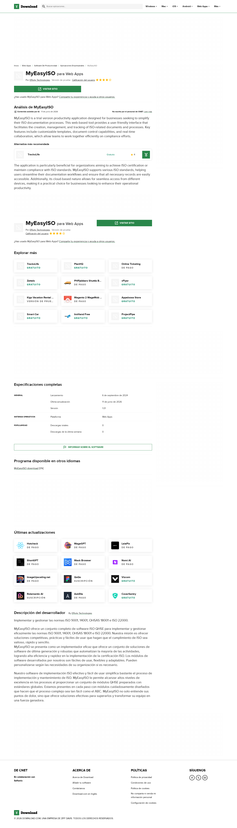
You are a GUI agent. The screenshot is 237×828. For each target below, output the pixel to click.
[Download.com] (25, 6)
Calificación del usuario (83, 80)
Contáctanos (79, 788)
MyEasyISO (54, 73)
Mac (164, 6)
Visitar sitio (50, 89)
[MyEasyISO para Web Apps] (18, 75)
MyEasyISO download (26, 468)
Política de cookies (140, 788)
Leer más (148, 111)
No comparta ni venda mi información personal (143, 795)
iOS (174, 6)
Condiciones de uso (141, 782)
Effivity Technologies (82, 613)
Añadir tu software (82, 782)
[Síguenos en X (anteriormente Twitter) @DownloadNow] (198, 777)
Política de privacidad (141, 777)
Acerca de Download (83, 777)
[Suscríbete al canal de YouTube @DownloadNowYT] (204, 777)
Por (38, 80)
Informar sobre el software (85, 447)
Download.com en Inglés (85, 794)
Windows (150, 6)
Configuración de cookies (143, 802)
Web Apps (202, 6)
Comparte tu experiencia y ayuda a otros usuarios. (87, 97)
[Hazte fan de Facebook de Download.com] (192, 777)
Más (216, 6)
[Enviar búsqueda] (43, 6)
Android (187, 6)
